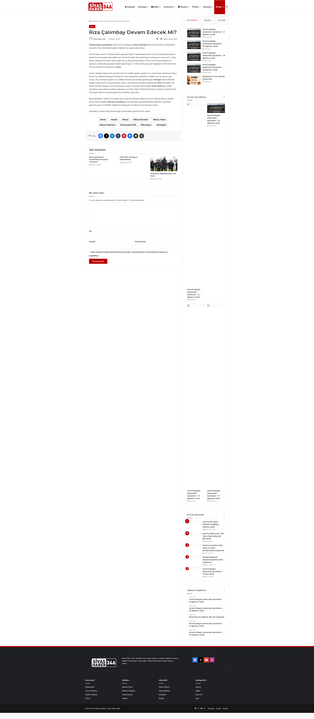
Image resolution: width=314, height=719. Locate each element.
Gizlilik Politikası (91, 695)
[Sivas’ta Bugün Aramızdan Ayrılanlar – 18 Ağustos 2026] (194, 68)
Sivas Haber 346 (99, 39)
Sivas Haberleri (108, 125)
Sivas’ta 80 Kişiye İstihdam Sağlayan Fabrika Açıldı (211, 524)
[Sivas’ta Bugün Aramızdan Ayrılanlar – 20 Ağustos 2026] (194, 44)
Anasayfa (131, 7)
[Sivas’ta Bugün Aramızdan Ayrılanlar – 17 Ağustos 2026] (216, 396)
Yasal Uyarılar (127, 695)
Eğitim (156, 7)
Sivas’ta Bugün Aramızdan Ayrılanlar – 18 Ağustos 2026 (213, 67)
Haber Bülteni (164, 687)
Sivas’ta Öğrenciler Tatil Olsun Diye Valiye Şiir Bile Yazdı (213, 536)
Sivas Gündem (141, 119)
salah (114, 119)
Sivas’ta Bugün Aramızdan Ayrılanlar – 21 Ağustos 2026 (214, 32)
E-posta (92, 242)
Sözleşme (162, 695)
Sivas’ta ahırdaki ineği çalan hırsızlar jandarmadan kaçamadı (213, 548)
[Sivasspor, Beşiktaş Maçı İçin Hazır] (163, 163)
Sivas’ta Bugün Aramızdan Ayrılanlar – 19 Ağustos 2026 (214, 55)
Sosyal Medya (164, 691)
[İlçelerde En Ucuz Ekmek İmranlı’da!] (194, 79)
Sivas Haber (160, 119)
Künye (87, 698)
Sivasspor (147, 125)
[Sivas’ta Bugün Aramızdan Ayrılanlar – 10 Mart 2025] (194, 572)
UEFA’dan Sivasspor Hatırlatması (129, 158)
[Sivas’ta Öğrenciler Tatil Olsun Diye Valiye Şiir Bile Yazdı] (194, 537)
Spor (220, 7)
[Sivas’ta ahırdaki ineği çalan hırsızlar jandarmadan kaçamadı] (194, 548)
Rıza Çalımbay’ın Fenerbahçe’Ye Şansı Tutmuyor (98, 159)
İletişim (125, 698)
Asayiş (143, 7)
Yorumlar (221, 20)
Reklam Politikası (128, 691)
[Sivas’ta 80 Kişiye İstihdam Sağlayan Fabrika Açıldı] (194, 525)
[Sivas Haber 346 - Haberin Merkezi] (100, 7)
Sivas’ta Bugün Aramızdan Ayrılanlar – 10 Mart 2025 (213, 571)
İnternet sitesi (140, 242)
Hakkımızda (89, 687)
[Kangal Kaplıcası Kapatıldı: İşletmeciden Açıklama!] (194, 560)
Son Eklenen (192, 20)
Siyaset (208, 7)
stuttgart (162, 125)
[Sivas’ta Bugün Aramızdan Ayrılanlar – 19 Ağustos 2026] (194, 56)
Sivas (125, 119)
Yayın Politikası (91, 691)
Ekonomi (169, 7)
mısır (103, 119)
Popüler (207, 20)
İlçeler (196, 7)
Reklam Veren (127, 687)
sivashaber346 (128, 125)
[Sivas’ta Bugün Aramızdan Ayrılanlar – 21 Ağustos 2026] (194, 32)
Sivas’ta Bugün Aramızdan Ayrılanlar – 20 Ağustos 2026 (213, 43)
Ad (90, 231)
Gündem (183, 7)
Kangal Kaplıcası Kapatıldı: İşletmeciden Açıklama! (213, 559)
